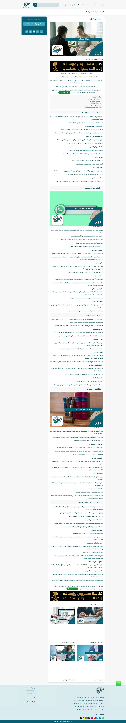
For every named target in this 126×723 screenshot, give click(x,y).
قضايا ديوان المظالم (96, 105)
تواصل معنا (73, 4)
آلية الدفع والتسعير (30, 698)
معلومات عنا (89, 4)
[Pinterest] (92, 718)
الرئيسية (101, 4)
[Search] (35, 5)
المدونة (66, 4)
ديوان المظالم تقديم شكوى (94, 99)
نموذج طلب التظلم (98, 680)
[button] (41, 31)
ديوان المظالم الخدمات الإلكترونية (93, 107)
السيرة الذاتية (56, 355)
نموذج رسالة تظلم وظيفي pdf (68, 680)
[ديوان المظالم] (76, 71)
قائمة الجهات (80, 4)
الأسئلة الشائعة (29, 694)
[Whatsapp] (103, 718)
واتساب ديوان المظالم (95, 101)
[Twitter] (97, 718)
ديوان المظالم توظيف (96, 103)
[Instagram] (89, 718)
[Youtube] (95, 718)
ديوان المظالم (99, 319)
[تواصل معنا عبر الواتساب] (118, 686)
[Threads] (81, 718)
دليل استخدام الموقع (29, 701)
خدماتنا (96, 4)
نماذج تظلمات (95, 11)
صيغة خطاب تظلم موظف (96, 642)
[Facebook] (100, 718)
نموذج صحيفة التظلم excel (68, 642)
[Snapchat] (84, 718)
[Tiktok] (86, 718)
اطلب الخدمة (65, 92)
